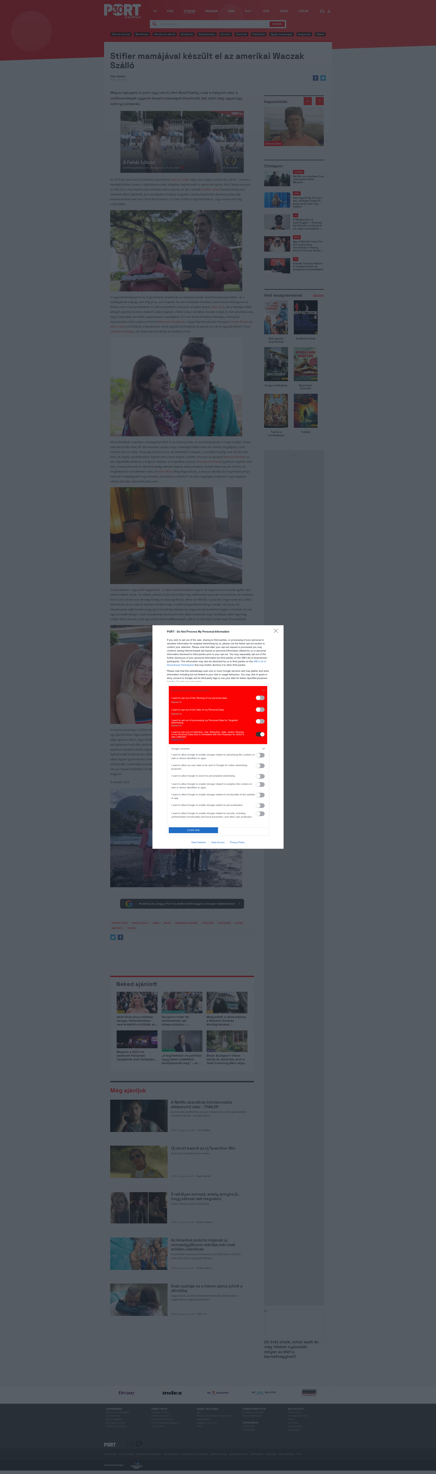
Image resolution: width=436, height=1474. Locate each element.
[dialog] (218, 737)
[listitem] (218, 690)
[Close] (277, 632)
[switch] (260, 698)
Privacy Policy (237, 842)
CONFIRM (193, 830)
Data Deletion (198, 842)
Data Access (218, 842)
